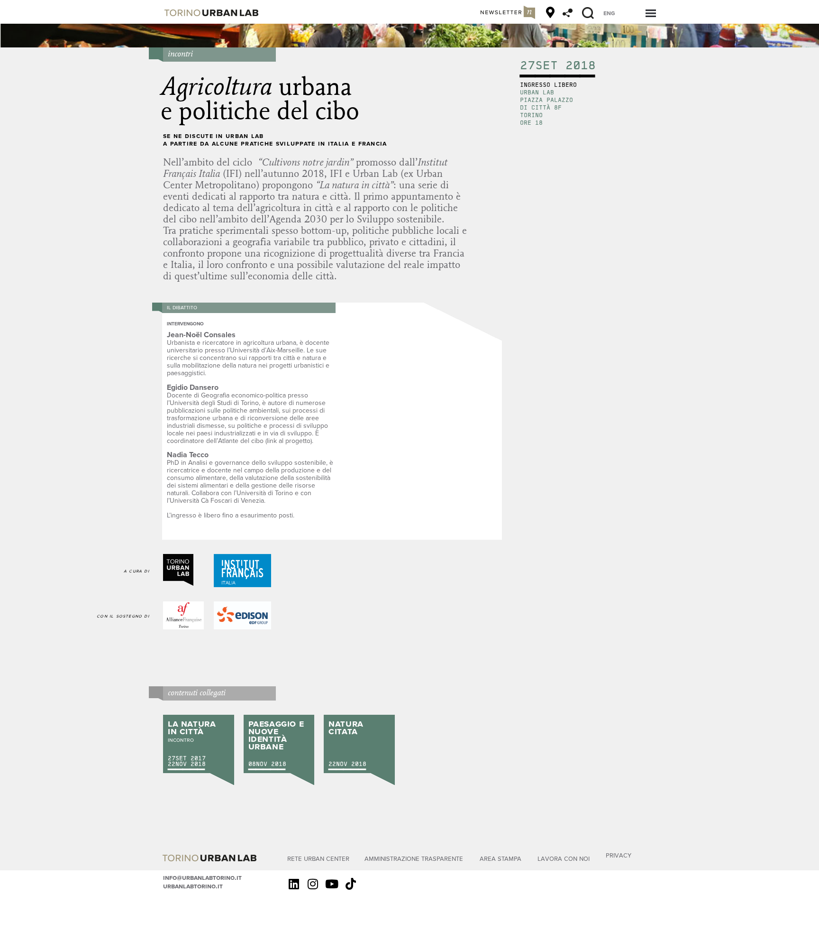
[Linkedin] (293, 884)
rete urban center (318, 858)
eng (609, 13)
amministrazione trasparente (413, 858)
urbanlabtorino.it (193, 886)
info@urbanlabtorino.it (202, 877)
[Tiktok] (350, 884)
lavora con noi (563, 858)
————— (186, 769)
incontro (181, 740)
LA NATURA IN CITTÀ (192, 727)
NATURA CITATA (346, 727)
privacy (618, 855)
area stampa (500, 858)
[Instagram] (312, 884)
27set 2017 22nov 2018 (187, 761)
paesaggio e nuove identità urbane (276, 734)
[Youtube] (331, 884)
